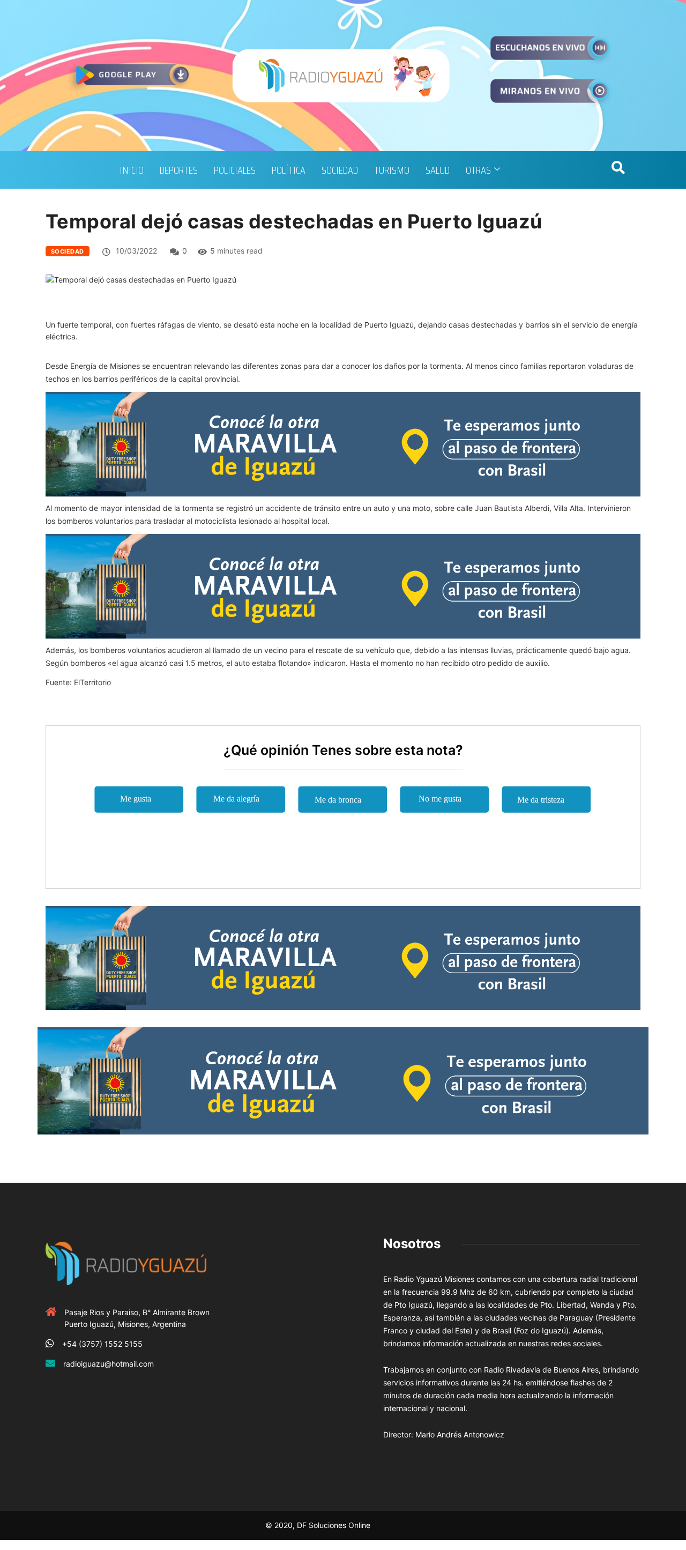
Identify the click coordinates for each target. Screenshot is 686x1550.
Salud (438, 170)
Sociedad (340, 170)
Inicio (132, 170)
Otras (478, 170)
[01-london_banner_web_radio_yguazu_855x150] (343, 443)
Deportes (179, 170)
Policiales (235, 170)
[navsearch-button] (618, 170)
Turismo (391, 170)
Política (288, 170)
